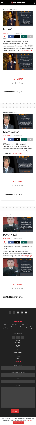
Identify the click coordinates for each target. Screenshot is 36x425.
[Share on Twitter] (17, 36)
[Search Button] (34, 2)
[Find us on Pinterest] (22, 312)
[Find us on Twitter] (14, 312)
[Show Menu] (2, 2)
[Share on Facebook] (11, 36)
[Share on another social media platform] (30, 36)
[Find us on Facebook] (10, 312)
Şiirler (18, 358)
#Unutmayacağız (27, 50)
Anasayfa (5, 9)
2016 (15, 9)
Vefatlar (11, 9)
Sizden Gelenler (18, 352)
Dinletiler (18, 347)
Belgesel (18, 349)
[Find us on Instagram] (18, 312)
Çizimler (18, 354)
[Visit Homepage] (18, 2)
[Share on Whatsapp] (24, 36)
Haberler (18, 340)
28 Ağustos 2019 (18, 33)
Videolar (18, 345)
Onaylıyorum (18, 422)
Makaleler (18, 343)
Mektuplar (18, 356)
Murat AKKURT (7, 33)
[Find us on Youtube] (26, 312)
